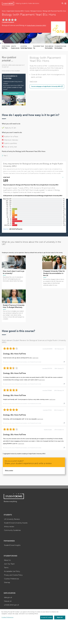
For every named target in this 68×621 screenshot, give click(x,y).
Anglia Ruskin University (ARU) (15, 11)
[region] (34, 615)
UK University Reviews (12, 519)
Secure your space (13, 93)
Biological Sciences (36, 11)
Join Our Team (9, 564)
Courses (27, 11)
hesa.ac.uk (8, 601)
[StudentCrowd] (8, 3)
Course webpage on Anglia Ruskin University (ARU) (46, 86)
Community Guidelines (12, 530)
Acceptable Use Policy (12, 571)
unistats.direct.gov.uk (11, 605)
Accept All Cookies (46, 617)
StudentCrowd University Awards (15, 523)
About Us (7, 560)
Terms (6, 568)
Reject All (60, 617)
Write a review (9, 470)
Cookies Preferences (11, 579)
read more (33, 81)
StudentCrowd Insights (12, 545)
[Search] (62, 3)
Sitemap (7, 582)
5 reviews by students (8, 22)
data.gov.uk (8, 597)
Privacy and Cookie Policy (13, 575)
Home (4, 11)
